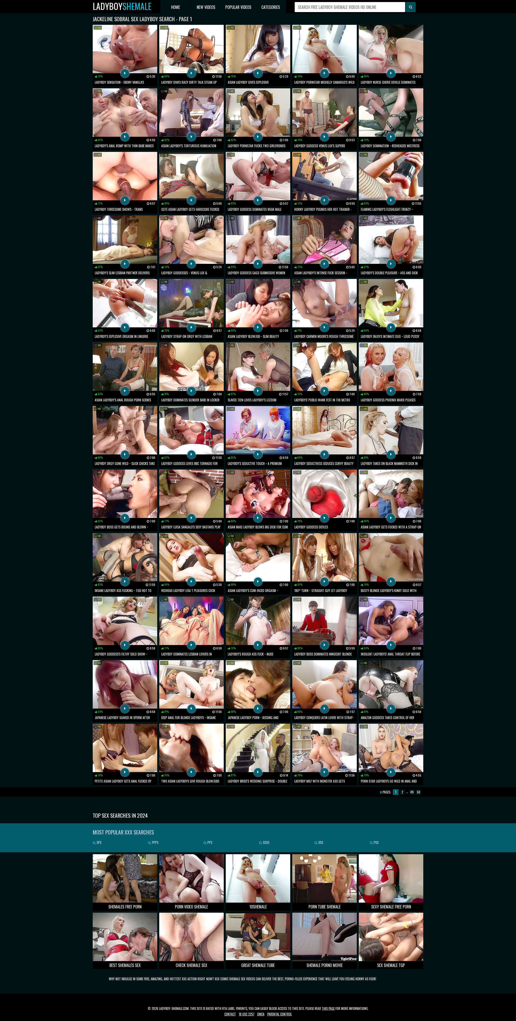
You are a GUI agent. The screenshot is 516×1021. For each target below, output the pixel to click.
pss (376, 842)
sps (98, 842)
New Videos (206, 7)
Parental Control (279, 1014)
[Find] (411, 7)
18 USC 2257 (246, 1014)
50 (418, 792)
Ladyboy (122, 6)
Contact (230, 1014)
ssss (265, 842)
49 (412, 792)
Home (175, 7)
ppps (154, 842)
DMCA (260, 1014)
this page (328, 1008)
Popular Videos (238, 7)
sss (320, 842)
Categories (270, 7)
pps (209, 842)
